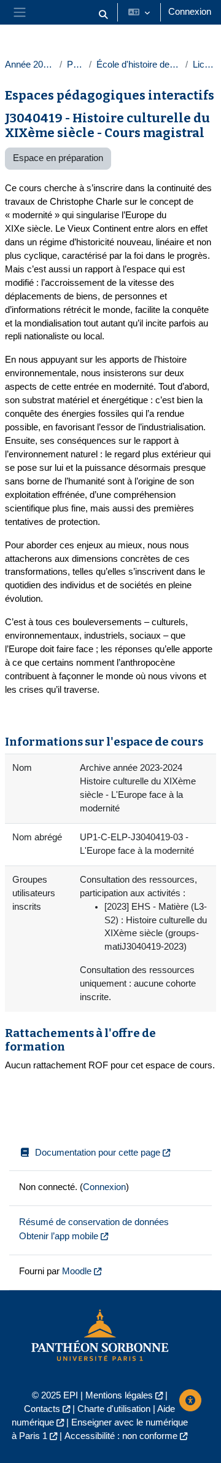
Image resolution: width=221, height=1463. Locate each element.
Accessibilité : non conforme (120, 1436)
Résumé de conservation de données (94, 1222)
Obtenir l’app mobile (58, 1236)
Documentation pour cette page (97, 1152)
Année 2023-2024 (30, 64)
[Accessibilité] (190, 1400)
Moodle (76, 1271)
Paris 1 (76, 64)
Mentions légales (119, 1395)
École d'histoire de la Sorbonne (138, 64)
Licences (204, 64)
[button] (103, 14)
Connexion (189, 12)
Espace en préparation (58, 158)
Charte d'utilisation (113, 1409)
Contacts (42, 1409)
